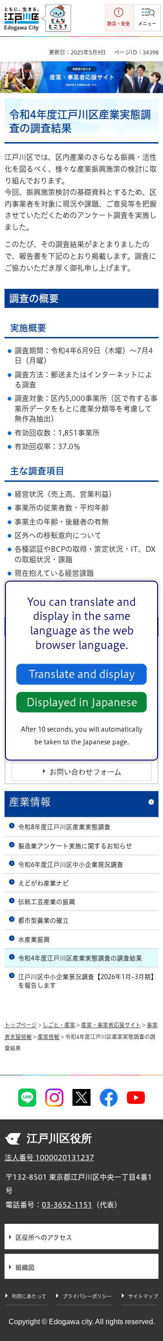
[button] (147, 17)
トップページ (21, 1025)
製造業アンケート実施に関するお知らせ (75, 846)
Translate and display (82, 674)
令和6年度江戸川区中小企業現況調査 (70, 864)
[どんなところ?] (56, 19)
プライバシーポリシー (87, 1296)
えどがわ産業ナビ (43, 883)
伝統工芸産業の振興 (46, 902)
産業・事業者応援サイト (111, 1025)
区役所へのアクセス (43, 1237)
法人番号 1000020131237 (49, 1157)
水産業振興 (34, 939)
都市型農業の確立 (43, 920)
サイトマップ (143, 1296)
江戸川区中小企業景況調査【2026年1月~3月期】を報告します (87, 981)
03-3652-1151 (67, 1204)
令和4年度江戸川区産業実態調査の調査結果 (80, 958)
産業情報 (30, 802)
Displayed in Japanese (81, 702)
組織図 (24, 1267)
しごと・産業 (59, 1025)
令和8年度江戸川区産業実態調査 (64, 827)
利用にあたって (29, 1296)
